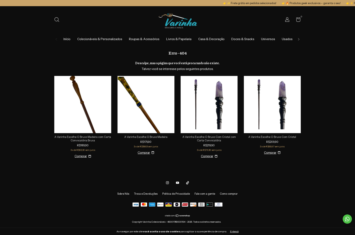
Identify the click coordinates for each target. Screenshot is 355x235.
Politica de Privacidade (176, 193)
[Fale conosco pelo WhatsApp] (347, 219)
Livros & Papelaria (178, 39)
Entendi (234, 231)
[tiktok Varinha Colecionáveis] (187, 182)
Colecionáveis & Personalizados (99, 39)
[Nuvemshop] (177, 216)
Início (66, 39)
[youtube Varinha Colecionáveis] (177, 182)
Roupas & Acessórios (144, 39)
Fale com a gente (205, 193)
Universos (268, 39)
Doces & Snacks (242, 39)
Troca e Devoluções (146, 193)
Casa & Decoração (211, 39)
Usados (287, 39)
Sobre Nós (123, 193)
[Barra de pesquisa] (58, 20)
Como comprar (229, 193)
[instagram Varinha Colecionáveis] (167, 182)
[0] (297, 20)
